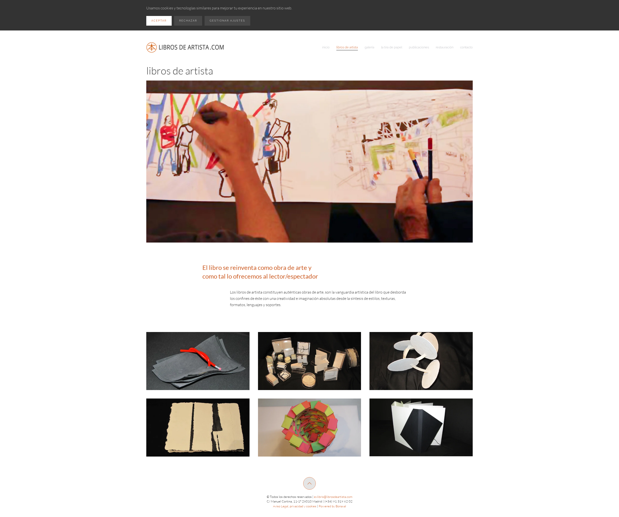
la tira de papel (391, 47)
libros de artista (347, 47)
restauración (444, 47)
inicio (326, 47)
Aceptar (159, 20)
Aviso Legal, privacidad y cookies (294, 506)
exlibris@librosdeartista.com (333, 497)
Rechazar (188, 20)
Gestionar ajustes (227, 20)
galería (369, 47)
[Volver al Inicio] (185, 47)
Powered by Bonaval (332, 506)
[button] (198, 361)
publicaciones (419, 47)
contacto (466, 47)
